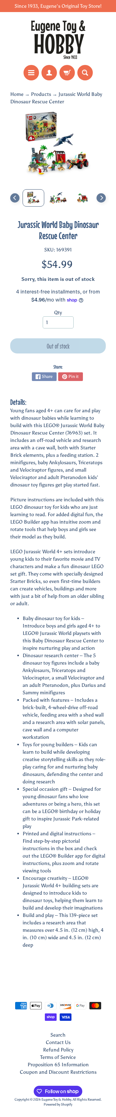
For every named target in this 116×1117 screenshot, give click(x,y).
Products (41, 94)
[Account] (49, 72)
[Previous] (14, 198)
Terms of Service (58, 1057)
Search (58, 1035)
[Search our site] (85, 72)
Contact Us (58, 1042)
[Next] (101, 198)
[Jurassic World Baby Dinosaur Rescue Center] (33, 198)
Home (17, 94)
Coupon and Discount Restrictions (58, 1072)
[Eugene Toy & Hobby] (58, 38)
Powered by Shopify (58, 1104)
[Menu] (31, 72)
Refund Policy (58, 1050)
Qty (58, 312)
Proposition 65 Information (58, 1065)
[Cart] (67, 72)
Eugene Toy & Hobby (56, 1099)
